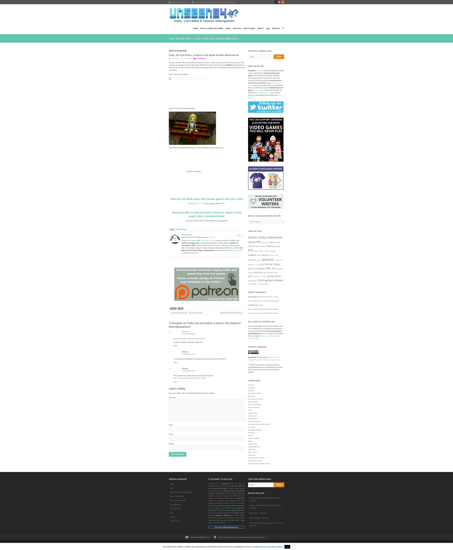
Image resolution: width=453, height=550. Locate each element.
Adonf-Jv (251, 385)
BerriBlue (251, 391)
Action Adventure (270, 237)
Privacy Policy (174, 521)
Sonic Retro (252, 455)
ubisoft (254, 284)
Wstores (250, 309)
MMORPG (265, 255)
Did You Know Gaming (255, 399)
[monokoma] (175, 236)
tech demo (252, 280)
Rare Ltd (252, 268)
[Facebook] (238, 235)
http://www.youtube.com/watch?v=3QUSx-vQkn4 (190, 378)
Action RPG (254, 242)
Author (172, 229)
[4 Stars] (197, 203)
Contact (276, 28)
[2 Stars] (192, 203)
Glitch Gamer (252, 416)
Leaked (252, 255)
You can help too (258, 90)
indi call (250, 313)
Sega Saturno (252, 444)
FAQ (268, 28)
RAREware (260, 268)
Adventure (265, 242)
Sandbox (280, 269)
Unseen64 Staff (175, 509)
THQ (249, 284)
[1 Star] (189, 203)
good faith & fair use (263, 93)
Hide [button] (287, 547)
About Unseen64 (175, 505)
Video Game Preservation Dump (258, 464)
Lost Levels (251, 427)
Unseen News (182, 51)
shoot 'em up (259, 272)
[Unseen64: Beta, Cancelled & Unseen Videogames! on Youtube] (279, 2)
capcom (251, 246)
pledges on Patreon (223, 515)
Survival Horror (274, 276)
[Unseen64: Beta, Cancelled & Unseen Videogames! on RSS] (282, 2)
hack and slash (259, 251)
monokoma (175, 59)
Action (252, 237)
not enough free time (207, 240)
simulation (269, 273)
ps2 (257, 264)
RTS (274, 268)
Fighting (270, 246)
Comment (172, 398)
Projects (172, 51)
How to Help (249, 28)
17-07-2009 (188, 59)
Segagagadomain (254, 447)
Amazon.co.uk (253, 338)
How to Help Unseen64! (178, 500)
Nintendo (252, 260)
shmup (250, 273)
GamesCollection (254, 407)
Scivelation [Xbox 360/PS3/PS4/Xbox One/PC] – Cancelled (265, 499)
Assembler (251, 388)
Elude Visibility (253, 402)
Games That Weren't (255, 405)
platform (268, 259)
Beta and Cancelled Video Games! (268, 301)
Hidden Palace (253, 419)
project (173, 308)
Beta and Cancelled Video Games (181, 492)
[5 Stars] (200, 203)
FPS (250, 250)
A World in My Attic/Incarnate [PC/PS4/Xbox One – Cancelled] (265, 507)
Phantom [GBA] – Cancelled (258, 518)
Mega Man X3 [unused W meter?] (232, 313)
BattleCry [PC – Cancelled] (258, 513)
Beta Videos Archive (254, 393)
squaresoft (257, 276)
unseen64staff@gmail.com (180, 2)
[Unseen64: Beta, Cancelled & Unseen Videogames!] (204, 15)
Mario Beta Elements (255, 430)
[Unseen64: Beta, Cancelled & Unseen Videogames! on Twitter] (276, 2)
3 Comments (201, 59)
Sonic (276, 273)
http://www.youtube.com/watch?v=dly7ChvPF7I (189, 339)
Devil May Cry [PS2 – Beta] (269, 297)
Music (271, 255)
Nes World (251, 433)
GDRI (249, 410)
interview (267, 251)
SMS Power (252, 450)
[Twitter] (241, 235)
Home (195, 28)
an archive (259, 71)
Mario (258, 255)
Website (171, 444)
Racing (269, 264)
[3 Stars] (194, 203)
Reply (176, 346)
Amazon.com (264, 336)
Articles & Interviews (177, 496)
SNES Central (252, 452)
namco (276, 255)
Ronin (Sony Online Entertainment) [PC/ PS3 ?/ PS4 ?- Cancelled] (266, 524)
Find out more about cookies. (271, 547)
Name (171, 425)
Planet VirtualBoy (254, 438)
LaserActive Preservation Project (258, 424)
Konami (273, 251)
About (261, 28)
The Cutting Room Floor (256, 458)
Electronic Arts (261, 246)
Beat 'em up (275, 242)
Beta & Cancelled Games (211, 28)
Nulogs (250, 436)
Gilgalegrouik (252, 413)
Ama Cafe (251, 301)
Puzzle (261, 264)
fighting (277, 246)
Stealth (263, 276)
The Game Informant (255, 461)
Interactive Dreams (254, 421)
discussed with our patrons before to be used (229, 506)
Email (171, 434)
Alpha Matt (185, 331)
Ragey (250, 441)
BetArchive (251, 396)
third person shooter (270, 280)
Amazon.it (273, 336)
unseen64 (260, 284)
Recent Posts (181, 229)
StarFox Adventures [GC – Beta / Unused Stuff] (186, 313)
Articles (237, 28)
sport (250, 276)
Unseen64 (211, 237)
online (259, 260)
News (228, 28)
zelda (180, 308)
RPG (268, 268)
